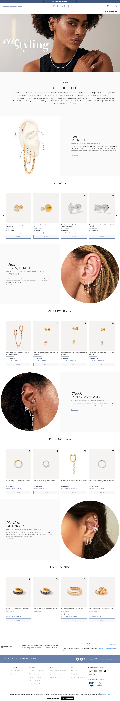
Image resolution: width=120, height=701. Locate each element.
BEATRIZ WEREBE (10, 228)
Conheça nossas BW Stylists (57, 671)
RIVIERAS (57, 11)
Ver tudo (74, 155)
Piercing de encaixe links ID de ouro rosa (101, 608)
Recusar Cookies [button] (53, 698)
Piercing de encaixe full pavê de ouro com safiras (45, 609)
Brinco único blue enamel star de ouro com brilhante (101, 353)
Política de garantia (35, 684)
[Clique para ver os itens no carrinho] (116, 6)
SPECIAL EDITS (22, 11)
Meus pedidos (75, 674)
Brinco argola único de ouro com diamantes (74, 480)
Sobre (5, 658)
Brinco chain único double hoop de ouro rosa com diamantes (17, 353)
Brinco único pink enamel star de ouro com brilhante (45, 353)
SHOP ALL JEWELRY (112, 11)
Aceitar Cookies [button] (67, 698)
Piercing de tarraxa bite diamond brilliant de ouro (46, 225)
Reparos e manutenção (56, 674)
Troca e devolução (14, 658)
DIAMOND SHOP (90, 11)
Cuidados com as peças (30, 658)
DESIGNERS (41, 11)
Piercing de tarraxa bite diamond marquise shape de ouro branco (73, 225)
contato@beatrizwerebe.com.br (107, 659)
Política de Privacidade (106, 649)
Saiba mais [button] (106, 694)
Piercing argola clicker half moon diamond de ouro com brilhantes (18, 481)
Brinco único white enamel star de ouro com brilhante (74, 353)
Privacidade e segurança (36, 671)
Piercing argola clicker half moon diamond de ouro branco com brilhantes (101, 481)
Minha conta (74, 671)
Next (77, 1)
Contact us (6, 6)
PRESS (72, 11)
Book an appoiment (16, 6)
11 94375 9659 (90, 659)
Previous (43, 1)
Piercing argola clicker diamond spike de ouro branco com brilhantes (45, 481)
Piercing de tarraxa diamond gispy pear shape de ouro (17, 225)
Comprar (18, 237)
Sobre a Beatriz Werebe (17, 671)
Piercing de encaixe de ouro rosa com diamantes (72, 609)
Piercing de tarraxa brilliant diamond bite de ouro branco (101, 225)
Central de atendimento (78, 677)
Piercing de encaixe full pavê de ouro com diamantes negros (18, 609)
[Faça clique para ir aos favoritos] (112, 6)
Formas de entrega (35, 680)
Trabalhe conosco (15, 674)
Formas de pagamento (36, 677)
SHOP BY (4, 11)
